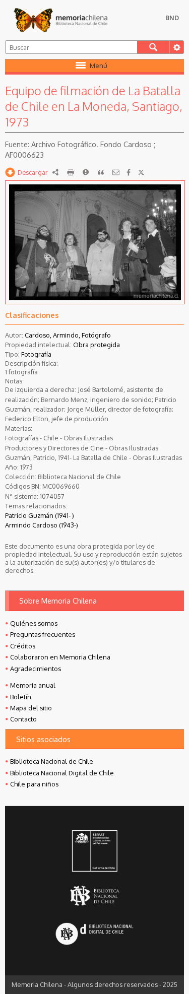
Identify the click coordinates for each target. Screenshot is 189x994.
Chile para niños (34, 784)
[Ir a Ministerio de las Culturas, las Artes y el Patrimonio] (94, 852)
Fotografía (36, 354)
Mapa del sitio (31, 708)
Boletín (20, 697)
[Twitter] (141, 172)
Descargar (33, 172)
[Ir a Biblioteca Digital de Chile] (94, 934)
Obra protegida (96, 345)
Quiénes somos (33, 623)
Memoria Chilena (60, 20)
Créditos (22, 646)
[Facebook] (128, 172)
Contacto (23, 719)
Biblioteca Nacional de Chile (51, 761)
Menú (98, 65)
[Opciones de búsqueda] (176, 47)
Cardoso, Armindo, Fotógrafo (68, 335)
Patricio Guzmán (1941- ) (39, 515)
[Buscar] (153, 47)
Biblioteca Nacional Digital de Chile (62, 773)
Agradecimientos (35, 669)
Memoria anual (32, 685)
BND (172, 18)
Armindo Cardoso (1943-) (41, 525)
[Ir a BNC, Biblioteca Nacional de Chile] (94, 896)
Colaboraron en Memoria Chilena (60, 657)
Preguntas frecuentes (42, 634)
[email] (116, 172)
